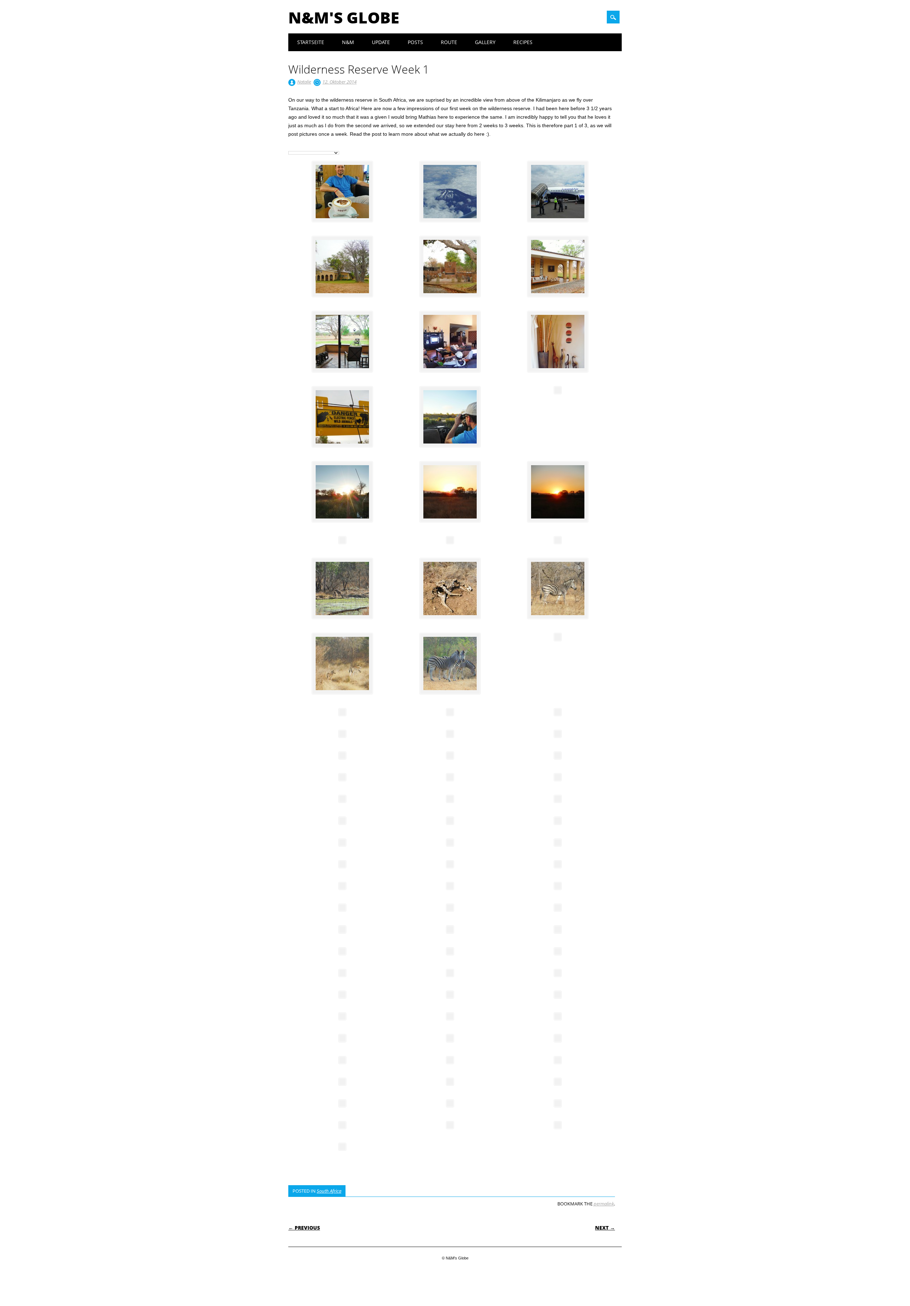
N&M (348, 42)
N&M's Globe (343, 17)
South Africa (329, 1191)
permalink (604, 1203)
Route (449, 42)
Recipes (522, 42)
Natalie (304, 82)
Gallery (485, 42)
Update (381, 42)
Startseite (310, 42)
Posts (415, 42)
